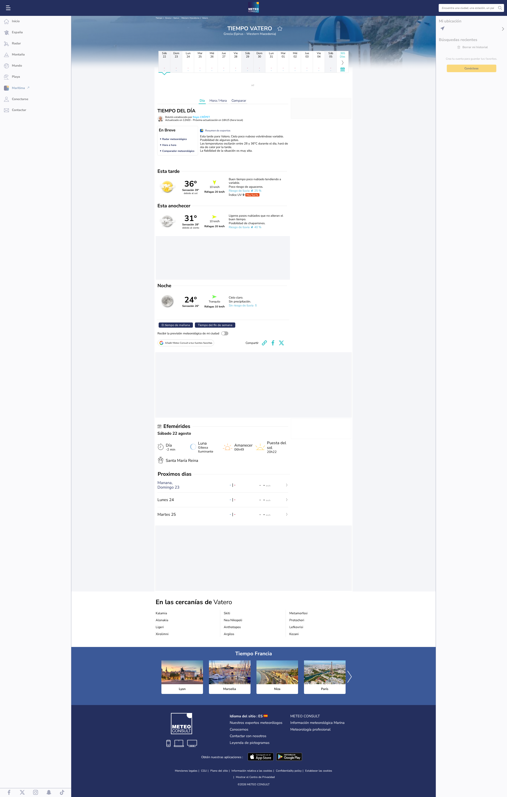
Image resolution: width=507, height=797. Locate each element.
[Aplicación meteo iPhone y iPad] (261, 757)
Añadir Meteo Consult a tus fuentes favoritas (188, 342)
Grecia (168, 18)
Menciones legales (186, 771)
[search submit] (500, 8)
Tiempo (159, 18)
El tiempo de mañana (176, 325)
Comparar (239, 100)
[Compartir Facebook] (272, 342)
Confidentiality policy (289, 771)
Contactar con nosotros (248, 736)
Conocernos (239, 729)
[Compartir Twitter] (281, 342)
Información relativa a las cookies (252, 771)
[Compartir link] (264, 342)
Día (202, 100)
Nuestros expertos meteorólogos (256, 722)
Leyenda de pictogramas (250, 742)
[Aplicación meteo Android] (289, 757)
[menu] (9, 8)
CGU (204, 771)
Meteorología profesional (310, 729)
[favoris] (280, 28)
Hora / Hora (218, 100)
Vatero (205, 18)
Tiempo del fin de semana (215, 325)
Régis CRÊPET (201, 117)
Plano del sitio (219, 771)
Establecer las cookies (318, 770)
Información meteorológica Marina (317, 722)
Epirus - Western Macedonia (186, 18)
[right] (350, 677)
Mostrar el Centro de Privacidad (255, 777)
